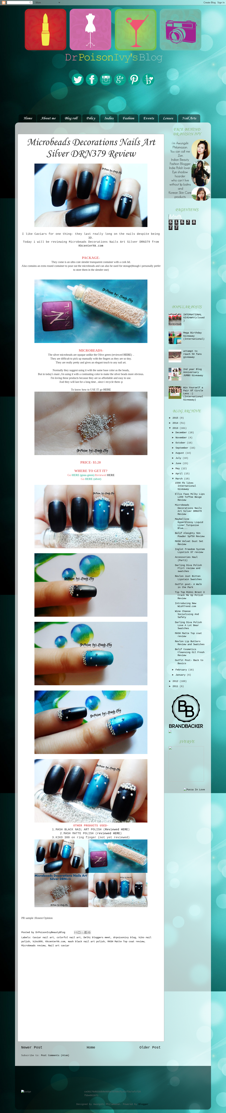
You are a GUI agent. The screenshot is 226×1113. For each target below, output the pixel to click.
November (182, 437)
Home (27, 118)
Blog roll (71, 118)
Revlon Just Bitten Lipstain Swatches (188, 578)
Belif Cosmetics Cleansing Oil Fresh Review (189, 652)
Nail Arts (189, 118)
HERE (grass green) (83, 475)
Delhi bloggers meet (97, 937)
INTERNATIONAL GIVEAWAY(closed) (193, 317)
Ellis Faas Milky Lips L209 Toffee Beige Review (190, 497)
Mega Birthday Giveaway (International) (193, 335)
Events (148, 118)
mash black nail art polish (86, 941)
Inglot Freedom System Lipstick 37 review (190, 551)
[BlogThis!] (79, 932)
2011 (176, 686)
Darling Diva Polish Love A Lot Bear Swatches (188, 625)
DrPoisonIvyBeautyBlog (51, 932)
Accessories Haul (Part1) (186, 559)
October (181, 442)
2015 (176, 417)
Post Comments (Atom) (55, 1055)
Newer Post (31, 1047)
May (178, 468)
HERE (127, 354)
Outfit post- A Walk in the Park (188, 586)
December (182, 432)
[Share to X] (82, 932)
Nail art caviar (58, 945)
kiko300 (38, 941)
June (179, 463)
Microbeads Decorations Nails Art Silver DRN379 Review (188, 510)
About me (48, 118)
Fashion (128, 118)
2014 (176, 423)
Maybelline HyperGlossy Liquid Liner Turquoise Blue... (189, 524)
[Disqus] (90, 993)
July (179, 458)
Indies (109, 118)
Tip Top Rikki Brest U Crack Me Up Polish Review (190, 595)
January (181, 674)
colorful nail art (69, 937)
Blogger (143, 1104)
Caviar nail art (43, 937)
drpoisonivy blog (124, 937)
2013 (176, 428)
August (180, 453)
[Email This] (76, 932)
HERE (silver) (92, 478)
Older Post (150, 1047)
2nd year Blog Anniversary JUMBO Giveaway (193, 372)
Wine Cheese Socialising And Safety (187, 614)
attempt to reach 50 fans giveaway (192, 354)
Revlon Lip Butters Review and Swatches (189, 643)
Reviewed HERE (116, 829)
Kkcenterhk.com (91, 245)
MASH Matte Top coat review (126, 941)
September (183, 447)
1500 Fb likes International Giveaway (185, 486)
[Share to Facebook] (86, 932)
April (180, 473)
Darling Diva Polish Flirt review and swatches (188, 568)
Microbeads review (33, 945)
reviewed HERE (108, 833)
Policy (90, 118)
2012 (176, 681)
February (182, 669)
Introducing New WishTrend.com (185, 605)
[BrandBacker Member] (186, 728)
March (180, 478)
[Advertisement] (113, 100)
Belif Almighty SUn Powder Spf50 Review (189, 535)
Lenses (168, 118)
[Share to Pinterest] (89, 932)
